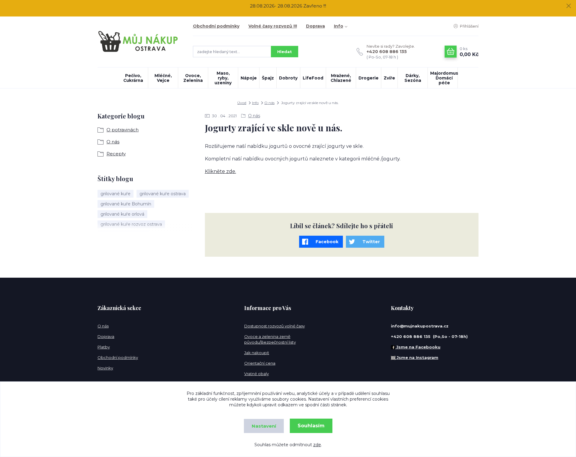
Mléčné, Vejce (163, 78)
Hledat (284, 51)
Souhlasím (311, 426)
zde (317, 444)
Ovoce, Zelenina (193, 78)
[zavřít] (568, 6)
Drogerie (368, 78)
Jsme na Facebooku (417, 347)
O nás (269, 102)
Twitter (371, 241)
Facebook (327, 241)
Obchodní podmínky (216, 26)
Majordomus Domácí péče (444, 78)
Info (338, 26)
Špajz (268, 78)
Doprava (315, 26)
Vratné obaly (256, 373)
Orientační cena (259, 363)
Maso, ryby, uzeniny (223, 78)
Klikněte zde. (220, 171)
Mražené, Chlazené (341, 78)
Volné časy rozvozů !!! (272, 26)
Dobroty (288, 78)
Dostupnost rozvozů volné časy (274, 326)
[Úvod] (139, 41)
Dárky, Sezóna (412, 78)
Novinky (105, 368)
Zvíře (389, 78)
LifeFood (313, 78)
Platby (104, 347)
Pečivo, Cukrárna (133, 78)
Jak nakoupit (256, 352)
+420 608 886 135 (387, 51)
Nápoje (249, 78)
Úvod (241, 102)
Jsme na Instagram (416, 357)
